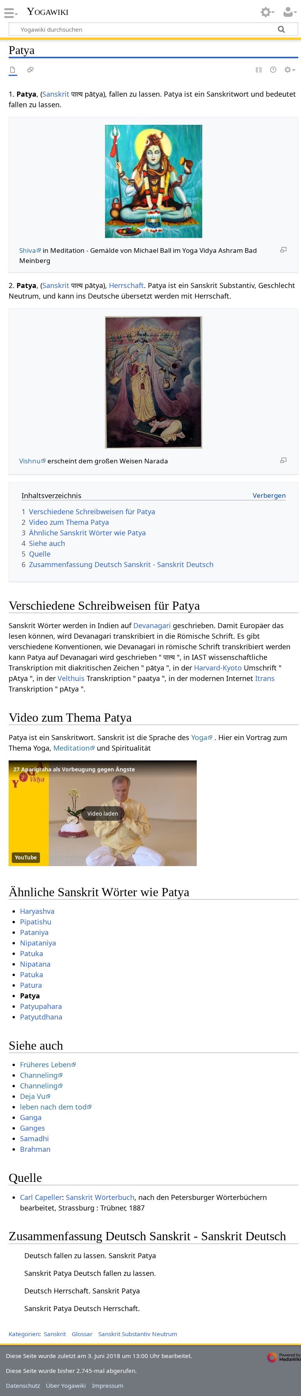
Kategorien (24, 1334)
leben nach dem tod (53, 1106)
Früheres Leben (45, 1064)
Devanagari (152, 625)
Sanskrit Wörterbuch (100, 1197)
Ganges (32, 1128)
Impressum (107, 1385)
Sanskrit (55, 94)
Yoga (199, 737)
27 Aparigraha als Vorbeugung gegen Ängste (74, 769)
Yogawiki (48, 11)
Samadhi (34, 1138)
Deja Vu (32, 1096)
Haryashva (37, 911)
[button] (103, 813)
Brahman (35, 1149)
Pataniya (34, 932)
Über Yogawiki (66, 1385)
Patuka (31, 953)
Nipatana (35, 964)
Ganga (31, 1117)
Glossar (82, 1334)
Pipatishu (35, 921)
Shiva (27, 250)
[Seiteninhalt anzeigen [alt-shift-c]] (13, 70)
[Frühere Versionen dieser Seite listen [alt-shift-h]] (273, 70)
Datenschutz (23, 1385)
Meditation (71, 748)
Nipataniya (38, 942)
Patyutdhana (41, 1016)
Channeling (39, 1075)
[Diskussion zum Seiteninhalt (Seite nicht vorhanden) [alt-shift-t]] (30, 70)
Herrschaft (126, 285)
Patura (31, 985)
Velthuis (71, 678)
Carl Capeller (41, 1197)
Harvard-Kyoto (218, 667)
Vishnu (30, 460)
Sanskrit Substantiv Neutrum (137, 1334)
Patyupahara (41, 1006)
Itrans (265, 678)
